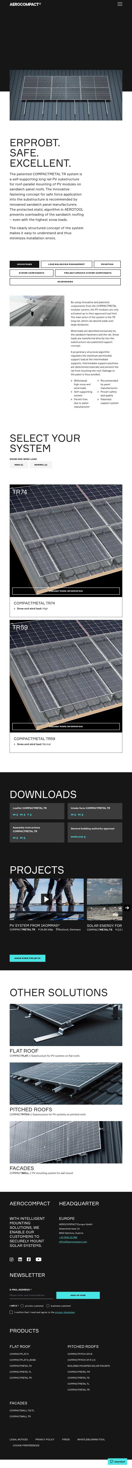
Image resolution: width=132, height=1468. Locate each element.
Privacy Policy (44, 1439)
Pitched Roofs (83, 1346)
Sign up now (78, 1295)
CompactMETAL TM (79, 1371)
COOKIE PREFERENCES (26, 1445)
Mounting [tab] (107, 264)
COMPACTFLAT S (19, 1354)
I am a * (15, 1305)
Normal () (40, 465)
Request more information (66, 591)
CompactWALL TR (20, 1416)
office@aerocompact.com (73, 1241)
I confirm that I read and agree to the (44, 1312)
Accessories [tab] (65, 281)
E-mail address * (21, 1289)
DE (14, 814)
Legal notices (19, 1439)
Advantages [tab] (24, 264)
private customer (34, 1305)
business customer (61, 1305)
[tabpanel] (66, 356)
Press (66, 1439)
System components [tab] (31, 273)
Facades (18, 1403)
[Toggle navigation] (120, 4)
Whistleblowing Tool (91, 1439)
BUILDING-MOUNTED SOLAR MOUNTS (89, 1365)
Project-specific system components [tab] (87, 273)
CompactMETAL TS (21, 1365)
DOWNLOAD (77, 837)
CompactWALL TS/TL (22, 1410)
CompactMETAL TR (21, 1377)
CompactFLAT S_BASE (23, 1359)
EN (21, 814)
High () (18, 465)
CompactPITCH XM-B (80, 1354)
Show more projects (27, 958)
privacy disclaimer (65, 1312)
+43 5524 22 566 (68, 1237)
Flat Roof (20, 1346)
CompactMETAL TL (21, 1371)
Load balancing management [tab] (66, 264)
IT (28, 814)
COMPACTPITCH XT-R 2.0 (81, 1359)
